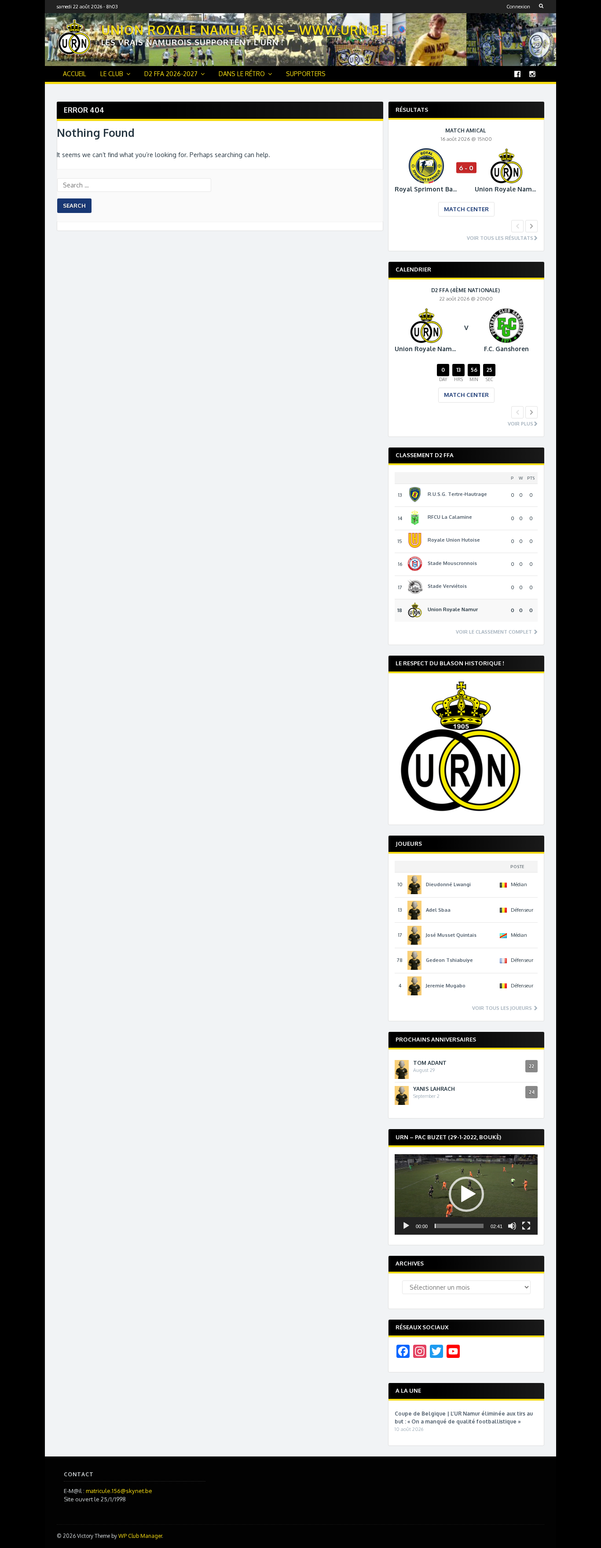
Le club (111, 73)
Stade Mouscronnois (452, 563)
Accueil (74, 73)
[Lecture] (406, 1226)
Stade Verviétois (447, 586)
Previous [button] (517, 226)
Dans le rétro (242, 73)
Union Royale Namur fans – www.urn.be (244, 30)
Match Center (466, 209)
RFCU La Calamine (450, 517)
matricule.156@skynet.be (119, 1490)
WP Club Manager (140, 1536)
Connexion (518, 7)
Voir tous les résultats (500, 238)
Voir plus (520, 424)
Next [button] (531, 226)
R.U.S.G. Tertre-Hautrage (457, 494)
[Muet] (512, 1226)
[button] (466, 1194)
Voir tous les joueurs (502, 1008)
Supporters (306, 73)
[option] (466, 178)
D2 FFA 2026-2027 (171, 73)
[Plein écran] (526, 1226)
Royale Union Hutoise (454, 540)
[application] (466, 1194)
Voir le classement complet (494, 632)
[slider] (459, 1226)
